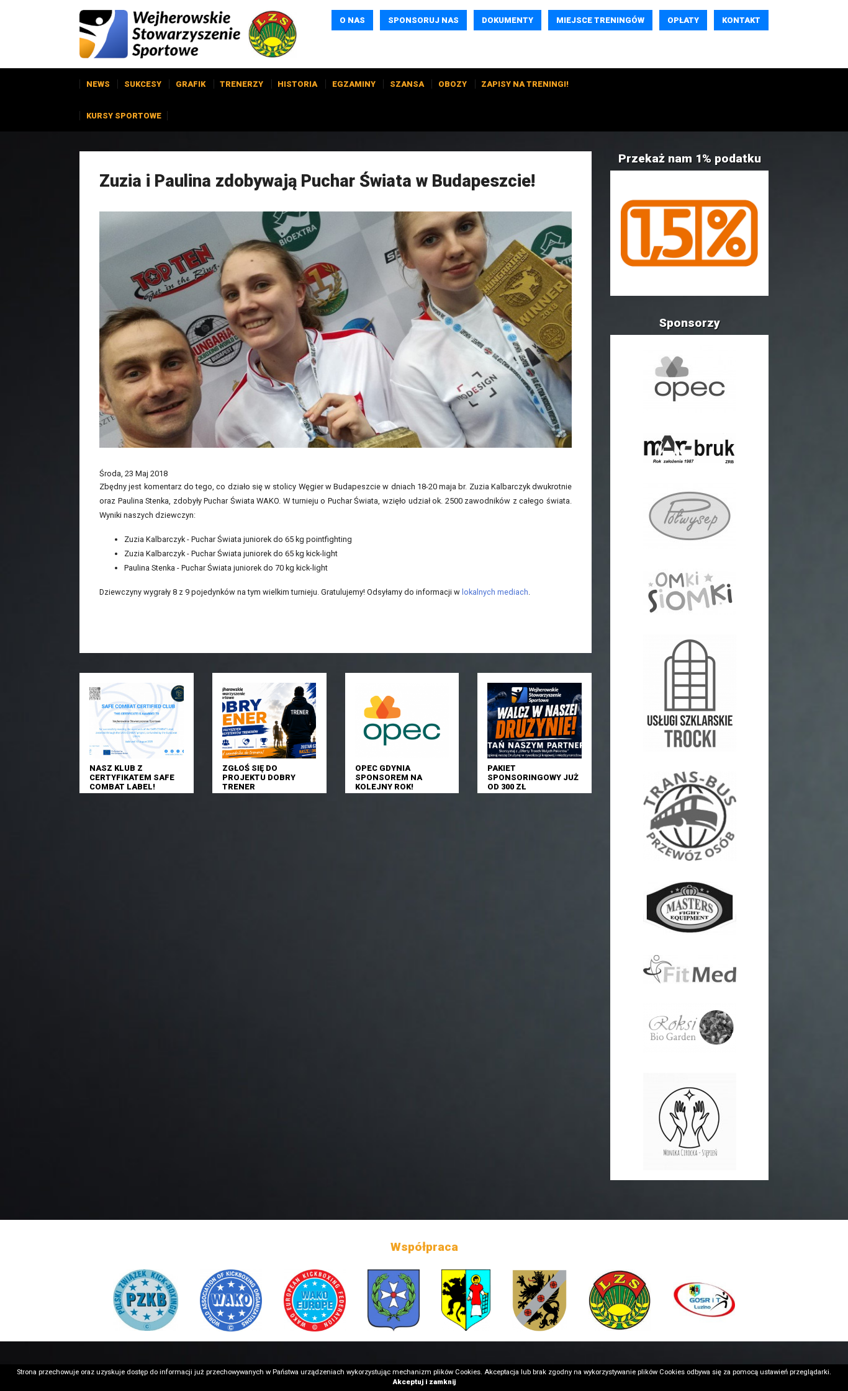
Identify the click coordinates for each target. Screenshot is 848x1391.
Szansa (407, 84)
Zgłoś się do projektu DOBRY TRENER (258, 777)
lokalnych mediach (495, 592)
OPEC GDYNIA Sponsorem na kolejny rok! (388, 777)
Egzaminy (354, 84)
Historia (297, 84)
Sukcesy (142, 84)
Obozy (452, 84)
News (98, 84)
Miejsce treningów (600, 20)
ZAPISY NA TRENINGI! (525, 84)
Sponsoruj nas (423, 20)
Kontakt (741, 20)
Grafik (190, 84)
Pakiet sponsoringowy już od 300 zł (533, 777)
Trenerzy (241, 84)
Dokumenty (507, 20)
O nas (352, 20)
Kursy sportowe (123, 115)
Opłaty (683, 20)
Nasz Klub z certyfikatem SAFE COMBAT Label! (131, 777)
